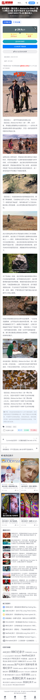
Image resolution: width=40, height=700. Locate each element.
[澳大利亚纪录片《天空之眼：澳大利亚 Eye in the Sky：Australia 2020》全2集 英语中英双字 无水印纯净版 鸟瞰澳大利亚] (6, 542)
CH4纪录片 (28, 652)
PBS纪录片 (15, 658)
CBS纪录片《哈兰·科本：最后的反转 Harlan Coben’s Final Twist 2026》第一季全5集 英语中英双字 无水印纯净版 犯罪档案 (24, 568)
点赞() (34, 430)
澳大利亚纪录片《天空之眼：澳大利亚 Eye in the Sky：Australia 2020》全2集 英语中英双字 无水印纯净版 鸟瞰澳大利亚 (24, 541)
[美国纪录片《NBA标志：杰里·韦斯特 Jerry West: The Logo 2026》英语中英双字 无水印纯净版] (6, 588)
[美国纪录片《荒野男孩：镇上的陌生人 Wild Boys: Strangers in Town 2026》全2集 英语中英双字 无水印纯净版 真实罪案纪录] (6, 548)
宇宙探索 (15, 668)
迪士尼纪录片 (8, 685)
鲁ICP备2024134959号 (20, 693)
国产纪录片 (19, 664)
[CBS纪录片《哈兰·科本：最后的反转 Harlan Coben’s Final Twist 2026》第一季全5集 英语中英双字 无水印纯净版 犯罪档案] (6, 568)
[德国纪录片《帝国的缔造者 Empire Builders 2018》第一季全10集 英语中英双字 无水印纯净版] (6, 535)
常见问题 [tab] (17, 22)
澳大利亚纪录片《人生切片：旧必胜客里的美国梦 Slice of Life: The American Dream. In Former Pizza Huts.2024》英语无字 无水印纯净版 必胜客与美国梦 (24, 576)
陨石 (14, 427)
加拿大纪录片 (13, 661)
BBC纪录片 (18, 652)
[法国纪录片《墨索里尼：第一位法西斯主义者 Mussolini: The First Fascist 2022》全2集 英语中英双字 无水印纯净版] (6, 582)
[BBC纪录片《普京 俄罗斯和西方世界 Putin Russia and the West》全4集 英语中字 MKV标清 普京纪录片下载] (29, 470)
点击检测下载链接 (20, 46)
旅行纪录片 (21, 672)
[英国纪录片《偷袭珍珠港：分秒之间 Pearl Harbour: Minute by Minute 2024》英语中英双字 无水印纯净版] (6, 595)
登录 (32, 3)
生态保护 (32, 675)
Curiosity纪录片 (9, 656)
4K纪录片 (7, 652)
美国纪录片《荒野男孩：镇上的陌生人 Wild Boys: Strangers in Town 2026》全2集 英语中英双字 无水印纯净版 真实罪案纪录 (24, 548)
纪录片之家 (9, 430)
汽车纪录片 (27, 671)
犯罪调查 (25, 674)
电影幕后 (9, 679)
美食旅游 (11, 484)
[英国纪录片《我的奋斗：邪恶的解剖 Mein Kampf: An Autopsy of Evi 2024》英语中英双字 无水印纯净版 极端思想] (6, 555)
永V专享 (27, 16)
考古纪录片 (6, 682)
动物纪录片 (22, 661)
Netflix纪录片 (28, 655)
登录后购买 (20, 41)
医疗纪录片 (30, 661)
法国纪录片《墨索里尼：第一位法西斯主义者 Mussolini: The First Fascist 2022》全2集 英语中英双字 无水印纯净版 (24, 581)
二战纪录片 (30, 659)
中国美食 (24, 659)
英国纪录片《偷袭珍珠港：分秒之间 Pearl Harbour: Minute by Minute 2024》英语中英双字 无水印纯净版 (24, 595)
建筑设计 (32, 668)
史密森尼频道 (10, 665)
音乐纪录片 (21, 685)
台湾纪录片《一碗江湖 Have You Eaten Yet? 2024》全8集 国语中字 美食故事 (24, 561)
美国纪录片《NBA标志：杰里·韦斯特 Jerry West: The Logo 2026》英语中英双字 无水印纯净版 (24, 588)
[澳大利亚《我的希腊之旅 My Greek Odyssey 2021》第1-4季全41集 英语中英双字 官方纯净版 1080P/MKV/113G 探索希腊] (10, 470)
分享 (21, 430)
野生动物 (15, 685)
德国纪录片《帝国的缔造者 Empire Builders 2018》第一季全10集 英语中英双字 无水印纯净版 (24, 535)
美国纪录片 (19, 678)
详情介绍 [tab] (8, 22)
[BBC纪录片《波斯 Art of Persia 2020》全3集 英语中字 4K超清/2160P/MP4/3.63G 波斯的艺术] (29, 505)
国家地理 (29, 664)
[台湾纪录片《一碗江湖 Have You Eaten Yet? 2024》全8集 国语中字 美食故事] (6, 562)
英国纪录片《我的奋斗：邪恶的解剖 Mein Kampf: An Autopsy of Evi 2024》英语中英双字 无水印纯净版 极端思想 (24, 555)
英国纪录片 (28, 682)
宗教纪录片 (21, 668)
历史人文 (22, 16)
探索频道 (13, 671)
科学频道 (8, 427)
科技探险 (12, 519)
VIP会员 (15, 34)
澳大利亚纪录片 (10, 675)
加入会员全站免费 (21, 51)
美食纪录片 (31, 678)
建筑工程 (27, 668)
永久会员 (30, 34)
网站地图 (33, 691)
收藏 (27, 430)
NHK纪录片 (7, 659)
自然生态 (13, 682)
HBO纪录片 (17, 656)
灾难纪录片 (18, 675)
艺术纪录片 (19, 682)
